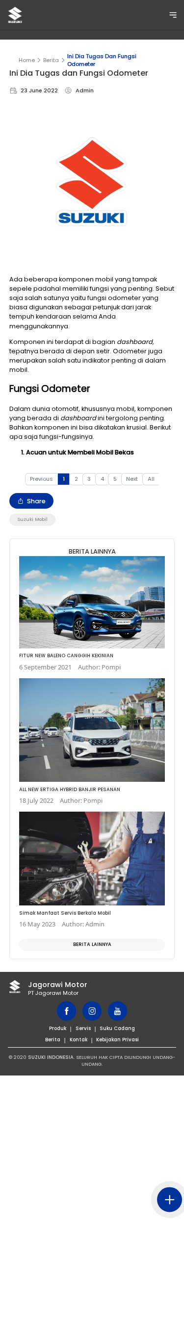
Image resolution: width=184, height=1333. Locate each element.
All (151, 479)
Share (36, 501)
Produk (57, 1028)
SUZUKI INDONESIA (51, 1057)
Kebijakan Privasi (117, 1039)
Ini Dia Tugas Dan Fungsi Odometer (101, 60)
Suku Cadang (117, 1028)
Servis (83, 1028)
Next (132, 479)
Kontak (78, 1039)
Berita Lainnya (92, 944)
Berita (51, 60)
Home (27, 60)
